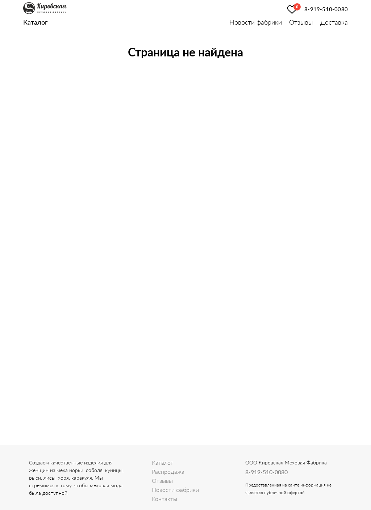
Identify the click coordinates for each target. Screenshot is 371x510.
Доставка (334, 22)
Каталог (35, 22)
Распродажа (168, 471)
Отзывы (301, 22)
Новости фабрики (255, 22)
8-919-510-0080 (326, 9)
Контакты (164, 498)
